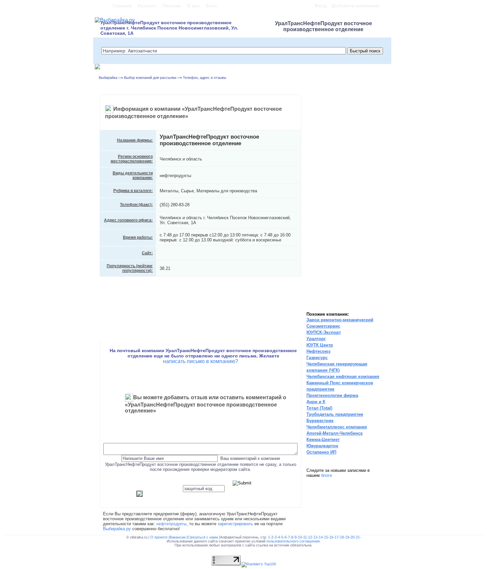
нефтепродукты (171, 524)
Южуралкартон (322, 445)
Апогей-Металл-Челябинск (334, 433)
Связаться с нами (203, 537)
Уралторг (316, 338)
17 (337, 537)
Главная (122, 5)
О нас (193, 5)
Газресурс (317, 357)
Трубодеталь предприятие (334, 414)
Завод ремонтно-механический (339, 319)
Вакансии (178, 537)
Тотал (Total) (319, 408)
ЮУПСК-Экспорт (323, 332)
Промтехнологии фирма (332, 395)
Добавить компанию (356, 5)
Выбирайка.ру (117, 528)
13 (315, 537)
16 (331, 537)
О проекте (159, 537)
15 (326, 537)
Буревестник (320, 420)
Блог (211, 5)
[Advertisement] (331, 202)
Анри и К (315, 401)
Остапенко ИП (321, 452)
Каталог (147, 5)
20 (352, 537)
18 (342, 537)
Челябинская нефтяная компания (342, 376)
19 (347, 537)
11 (305, 537)
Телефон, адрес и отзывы (204, 78)
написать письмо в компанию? (200, 361)
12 (310, 537)
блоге (326, 475)
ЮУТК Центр (319, 345)
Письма (172, 5)
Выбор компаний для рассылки (150, 78)
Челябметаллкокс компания (336, 426)
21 (358, 537)
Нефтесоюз (318, 351)
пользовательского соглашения (293, 541)
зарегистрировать (235, 523)
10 (300, 537)
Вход (321, 5)
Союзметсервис (323, 326)
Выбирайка (108, 78)
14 (321, 537)
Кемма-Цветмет (323, 439)
